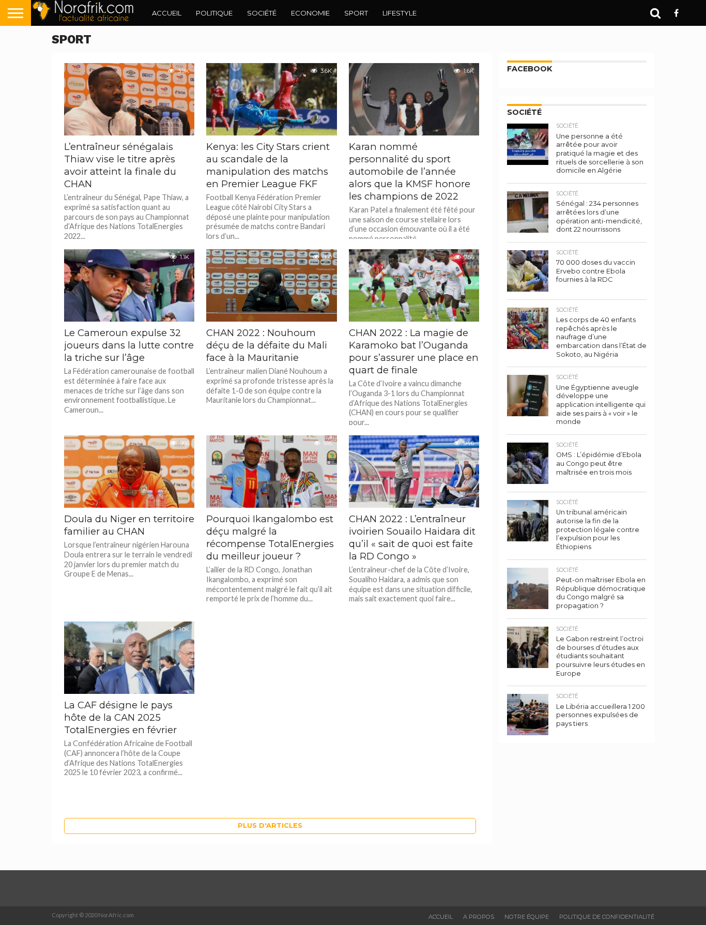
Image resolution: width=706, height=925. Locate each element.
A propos (478, 916)
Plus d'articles (270, 825)
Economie (310, 13)
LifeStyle (399, 13)
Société (262, 13)
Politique (214, 13)
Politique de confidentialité (606, 916)
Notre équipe (526, 916)
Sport (356, 13)
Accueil (166, 13)
